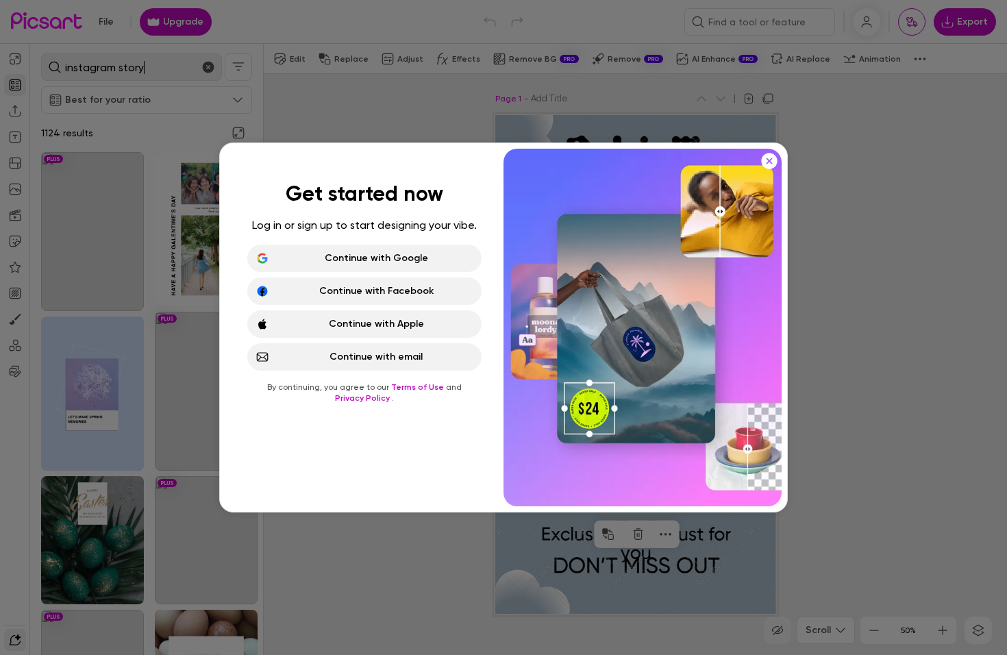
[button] (503, 327)
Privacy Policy (363, 398)
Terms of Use (418, 387)
